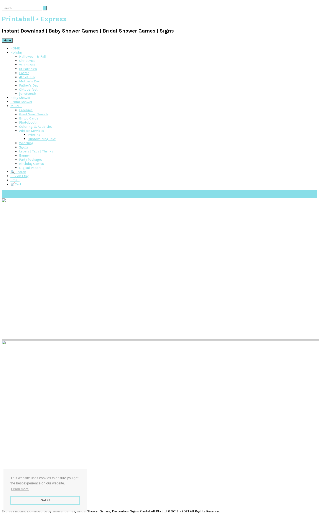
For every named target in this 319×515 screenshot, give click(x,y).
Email (15, 180)
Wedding (26, 143)
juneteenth (27, 94)
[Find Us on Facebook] (5, 4)
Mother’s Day (29, 81)
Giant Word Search (33, 114)
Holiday (16, 52)
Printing (34, 135)
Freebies (26, 110)
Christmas (27, 61)
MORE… (16, 106)
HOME (15, 48)
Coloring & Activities (36, 126)
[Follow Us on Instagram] (8, 4)
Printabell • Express (34, 19)
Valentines (27, 65)
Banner (24, 155)
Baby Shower (20, 98)
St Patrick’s (28, 69)
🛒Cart (15, 184)
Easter (24, 73)
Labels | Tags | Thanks (36, 151)
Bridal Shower (21, 102)
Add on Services (31, 131)
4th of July (27, 77)
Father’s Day (28, 85)
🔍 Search (18, 172)
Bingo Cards (28, 118)
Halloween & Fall (32, 56)
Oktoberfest (28, 89)
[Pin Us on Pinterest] (11, 4)
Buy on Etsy (19, 176)
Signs (23, 147)
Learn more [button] (20, 489)
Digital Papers (30, 168)
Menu (7, 40)
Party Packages (31, 159)
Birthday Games (31, 164)
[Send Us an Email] (3, 4)
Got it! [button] (45, 500)
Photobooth (28, 122)
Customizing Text (42, 139)
